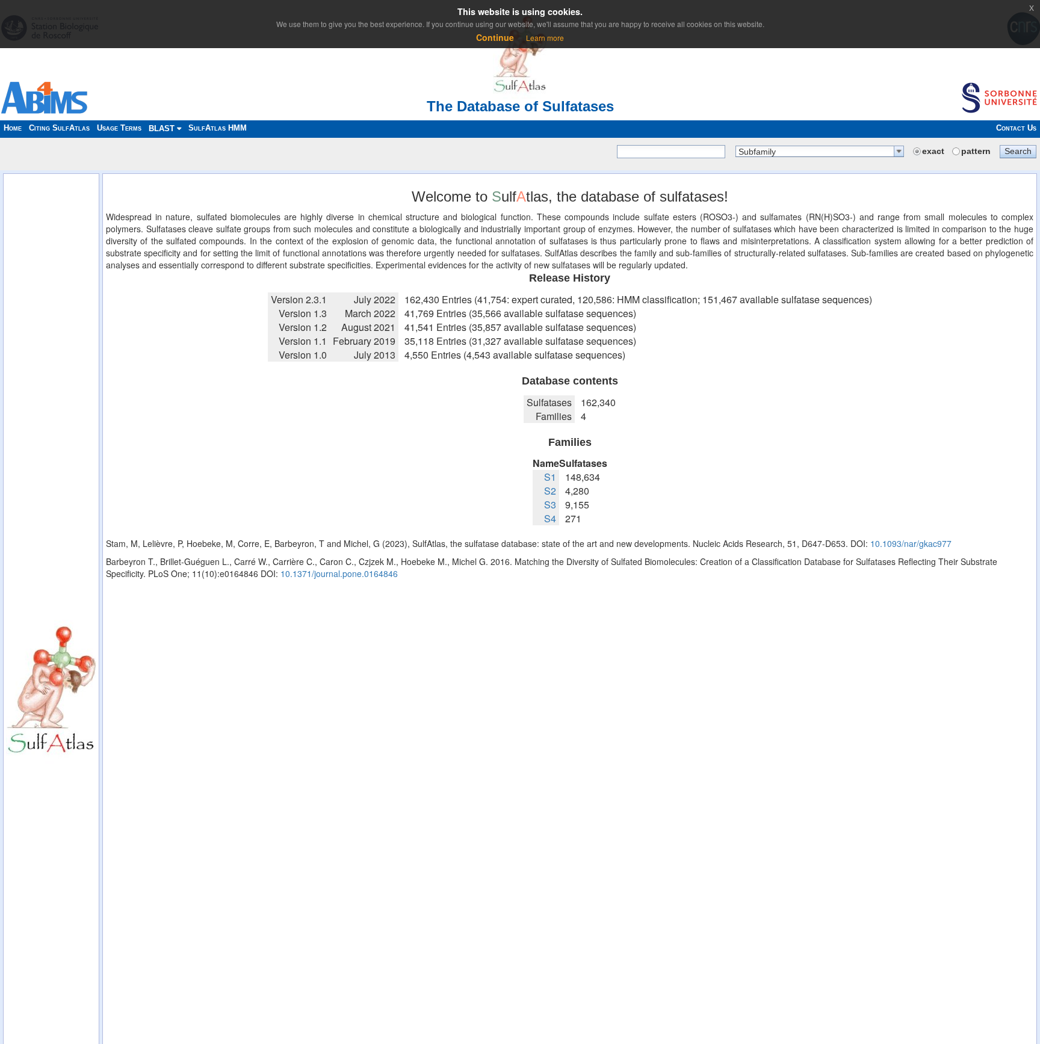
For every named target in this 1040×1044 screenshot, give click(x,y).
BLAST (163, 128)
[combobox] (819, 151)
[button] (1018, 151)
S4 (550, 518)
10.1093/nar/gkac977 (911, 543)
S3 (550, 504)
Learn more (545, 37)
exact (933, 151)
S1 (550, 477)
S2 (550, 491)
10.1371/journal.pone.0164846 (339, 573)
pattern (976, 151)
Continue (495, 37)
